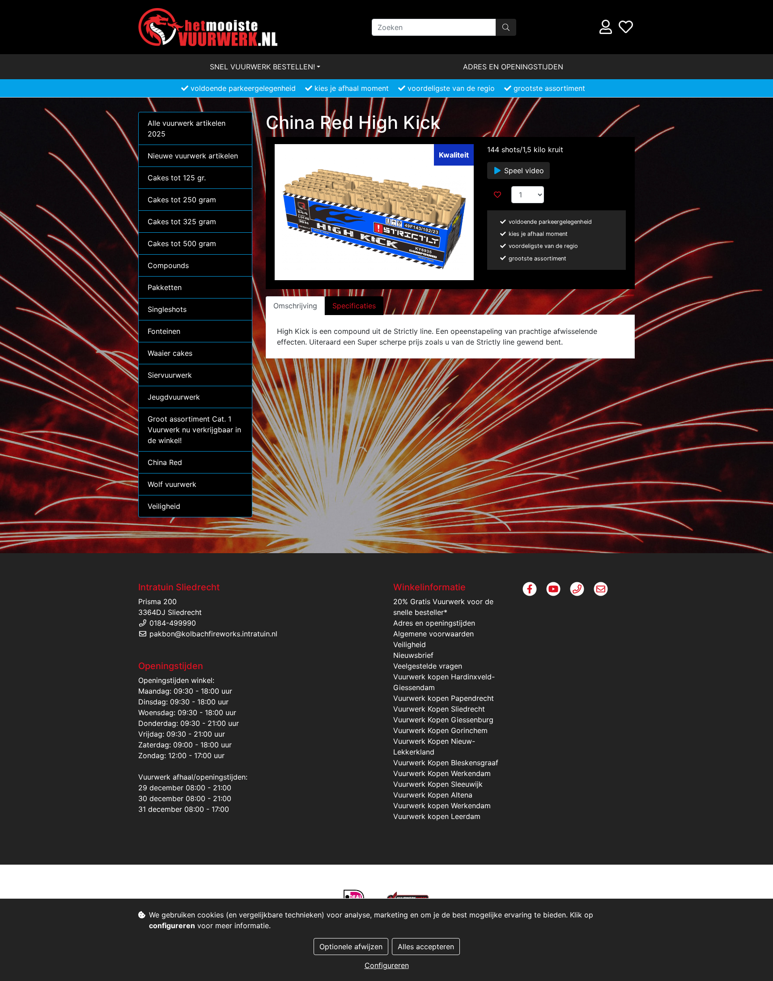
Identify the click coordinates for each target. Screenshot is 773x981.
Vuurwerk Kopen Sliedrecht (439, 708)
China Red (165, 462)
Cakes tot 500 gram (182, 243)
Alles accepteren (426, 946)
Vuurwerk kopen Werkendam (442, 805)
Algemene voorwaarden (433, 633)
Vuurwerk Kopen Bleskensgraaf (445, 762)
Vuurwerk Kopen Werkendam (442, 773)
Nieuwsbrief (413, 655)
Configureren (387, 965)
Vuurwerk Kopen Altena (432, 794)
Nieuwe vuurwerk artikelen (193, 155)
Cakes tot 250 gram (182, 199)
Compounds (168, 265)
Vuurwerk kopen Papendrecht (443, 698)
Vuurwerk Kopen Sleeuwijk (438, 784)
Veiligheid (164, 506)
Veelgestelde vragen (427, 665)
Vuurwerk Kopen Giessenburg (443, 719)
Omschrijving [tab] (295, 305)
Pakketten (165, 287)
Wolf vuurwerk (172, 484)
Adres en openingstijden (513, 66)
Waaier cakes (170, 353)
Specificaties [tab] (354, 305)
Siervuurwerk (170, 375)
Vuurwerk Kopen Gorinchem (440, 730)
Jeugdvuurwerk (174, 396)
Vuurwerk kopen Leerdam (436, 816)
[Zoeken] (506, 27)
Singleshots (167, 309)
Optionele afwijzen (350, 946)
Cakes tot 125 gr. (177, 177)
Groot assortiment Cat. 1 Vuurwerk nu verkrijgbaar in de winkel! (194, 429)
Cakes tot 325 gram (182, 221)
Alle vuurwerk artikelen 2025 (186, 128)
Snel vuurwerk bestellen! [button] (262, 66)
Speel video (523, 170)
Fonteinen (164, 331)
